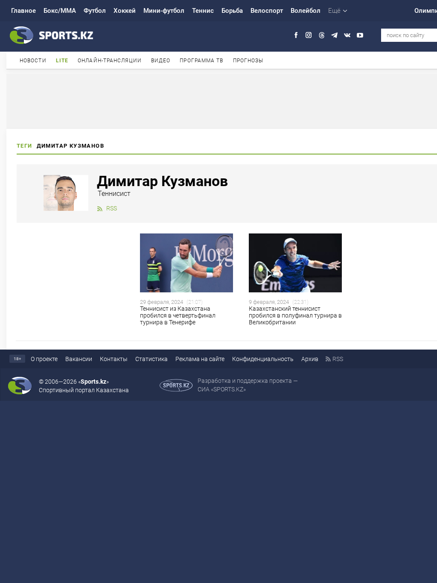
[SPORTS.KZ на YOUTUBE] (360, 35)
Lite (62, 61)
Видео (161, 61)
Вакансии (78, 359)
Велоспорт (267, 11)
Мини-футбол (163, 11)
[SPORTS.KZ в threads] (321, 35)
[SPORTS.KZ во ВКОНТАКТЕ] (347, 35)
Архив (309, 359)
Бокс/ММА (60, 11)
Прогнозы (248, 61)
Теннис (203, 11)
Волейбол (305, 11)
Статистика (151, 359)
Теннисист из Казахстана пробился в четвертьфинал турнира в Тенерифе (178, 315)
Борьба (232, 11)
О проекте (44, 359)
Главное (23, 11)
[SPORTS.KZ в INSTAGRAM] (309, 35)
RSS (111, 208)
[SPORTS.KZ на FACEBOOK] (296, 35)
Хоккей (125, 11)
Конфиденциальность (263, 359)
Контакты (114, 359)
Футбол (95, 11)
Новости (33, 61)
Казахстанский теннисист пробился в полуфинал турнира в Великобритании (295, 315)
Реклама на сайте (199, 359)
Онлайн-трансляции (110, 61)
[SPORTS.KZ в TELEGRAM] (334, 35)
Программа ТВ (201, 61)
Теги (24, 146)
